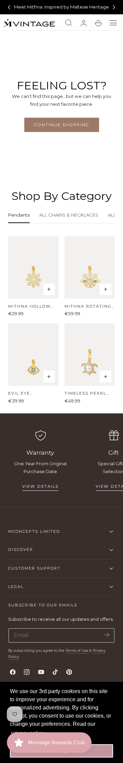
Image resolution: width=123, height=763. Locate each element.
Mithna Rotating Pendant (88, 306)
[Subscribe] (107, 635)
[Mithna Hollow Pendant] (33, 267)
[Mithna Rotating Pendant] (90, 267)
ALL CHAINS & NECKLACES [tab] (68, 215)
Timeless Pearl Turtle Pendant (87, 393)
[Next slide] (114, 7)
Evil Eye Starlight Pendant (22, 393)
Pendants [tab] (19, 215)
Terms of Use (77, 650)
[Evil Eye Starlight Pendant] (33, 354)
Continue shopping (61, 124)
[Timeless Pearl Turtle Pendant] (90, 354)
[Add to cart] (49, 289)
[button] (113, 23)
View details (40, 486)
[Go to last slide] (9, 7)
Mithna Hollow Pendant (29, 306)
